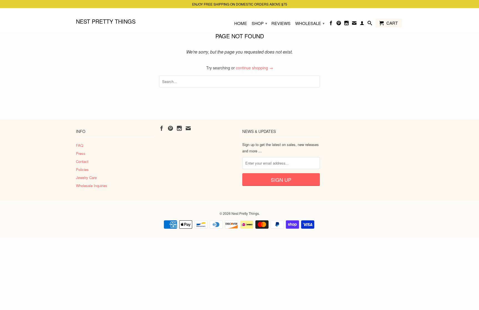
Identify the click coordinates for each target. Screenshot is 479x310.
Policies (82, 169)
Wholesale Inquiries (91, 185)
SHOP (259, 23)
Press (80, 153)
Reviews (281, 23)
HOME (240, 23)
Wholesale (310, 23)
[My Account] (362, 24)
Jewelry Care (86, 177)
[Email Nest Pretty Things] (354, 24)
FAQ (79, 145)
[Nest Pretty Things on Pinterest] (339, 24)
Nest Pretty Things (106, 21)
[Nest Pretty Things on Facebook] (331, 24)
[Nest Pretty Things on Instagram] (346, 24)
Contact (82, 161)
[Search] (370, 24)
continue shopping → (254, 67)
